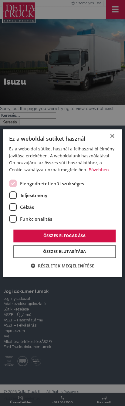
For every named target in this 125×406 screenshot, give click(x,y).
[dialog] (62, 203)
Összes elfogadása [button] (64, 236)
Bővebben (99, 170)
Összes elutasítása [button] (64, 251)
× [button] (112, 136)
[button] (62, 265)
